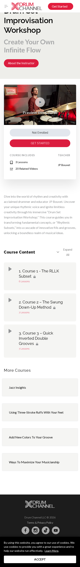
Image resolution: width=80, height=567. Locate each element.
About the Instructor (21, 63)
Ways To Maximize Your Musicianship (34, 462)
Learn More (51, 550)
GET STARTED (40, 143)
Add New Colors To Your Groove (31, 437)
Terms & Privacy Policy (40, 522)
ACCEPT (40, 559)
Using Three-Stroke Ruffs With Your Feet (36, 412)
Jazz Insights (17, 387)
